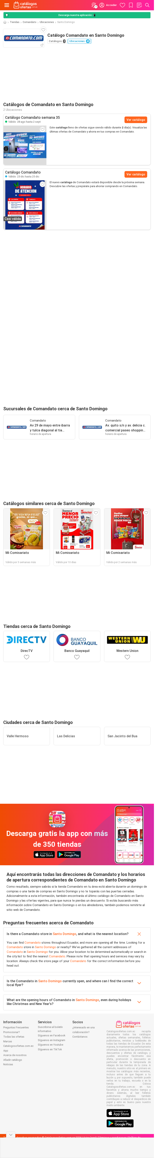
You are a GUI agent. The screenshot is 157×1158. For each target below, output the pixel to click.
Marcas (7, 1041)
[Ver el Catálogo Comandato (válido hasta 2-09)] (24, 145)
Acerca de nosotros (15, 1055)
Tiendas (14, 22)
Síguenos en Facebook (51, 1035)
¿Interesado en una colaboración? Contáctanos (83, 1032)
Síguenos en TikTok (50, 1049)
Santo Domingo (64, 934)
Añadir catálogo (12, 1059)
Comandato (29, 22)
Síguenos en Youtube (50, 1044)
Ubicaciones (47, 22)
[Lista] (139, 5)
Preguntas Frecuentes (16, 1027)
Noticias (8, 1064)
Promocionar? (11, 1032)
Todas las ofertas (13, 1036)
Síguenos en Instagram (51, 1040)
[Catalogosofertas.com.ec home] (25, 5)
